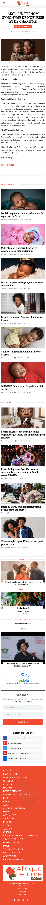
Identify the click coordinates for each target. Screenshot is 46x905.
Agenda (7, 828)
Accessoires (10, 856)
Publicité (23, 891)
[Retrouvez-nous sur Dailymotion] (31, 900)
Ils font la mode (13, 859)
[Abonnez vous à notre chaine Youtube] (27, 900)
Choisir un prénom (14, 808)
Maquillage (10, 774)
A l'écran (8, 818)
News (6, 811)
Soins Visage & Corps (15, 777)
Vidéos (7, 825)
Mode (6, 846)
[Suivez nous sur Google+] (18, 900)
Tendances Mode (13, 849)
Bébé (6, 798)
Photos (7, 822)
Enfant (7, 801)
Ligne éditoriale (23, 888)
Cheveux (8, 781)
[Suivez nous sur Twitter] (23, 900)
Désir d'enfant (12, 791)
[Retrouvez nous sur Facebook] (14, 900)
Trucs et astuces (13, 839)
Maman (7, 787)
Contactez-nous (23, 894)
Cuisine (7, 832)
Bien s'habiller (12, 852)
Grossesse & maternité (16, 794)
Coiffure (8, 784)
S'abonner (23, 722)
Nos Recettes (11, 842)
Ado (5, 805)
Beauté (7, 770)
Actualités (9, 815)
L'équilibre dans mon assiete (20, 835)
